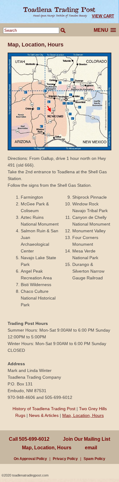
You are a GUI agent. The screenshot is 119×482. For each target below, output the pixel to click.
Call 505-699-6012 (29, 439)
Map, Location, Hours (83, 415)
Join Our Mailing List (86, 439)
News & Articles (44, 415)
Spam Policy (94, 459)
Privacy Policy (65, 459)
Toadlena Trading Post (59, 11)
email (91, 447)
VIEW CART (103, 16)
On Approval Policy (30, 459)
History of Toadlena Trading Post (44, 408)
